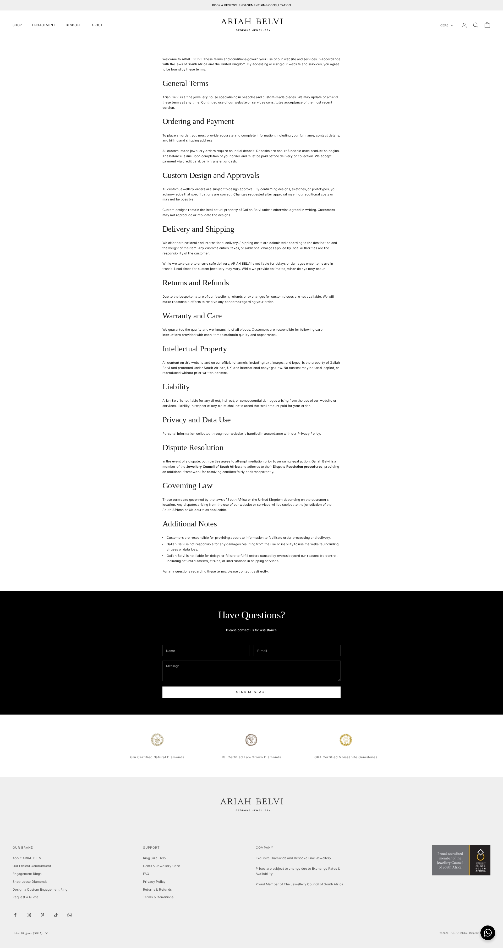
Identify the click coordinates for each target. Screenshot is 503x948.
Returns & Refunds (157, 889)
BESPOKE (73, 25)
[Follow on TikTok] (56, 915)
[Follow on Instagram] (28, 915)
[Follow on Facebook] (15, 915)
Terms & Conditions (158, 897)
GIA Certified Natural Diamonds (157, 757)
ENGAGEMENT (43, 25)
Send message (251, 692)
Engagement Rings (27, 874)
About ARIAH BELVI (27, 858)
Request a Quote (25, 897)
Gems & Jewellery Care (161, 866)
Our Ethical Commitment (32, 866)
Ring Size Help (154, 858)
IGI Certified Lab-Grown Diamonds (251, 757)
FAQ (146, 874)
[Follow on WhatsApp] (69, 915)
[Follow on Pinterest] (42, 915)
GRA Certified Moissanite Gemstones (346, 757)
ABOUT (97, 25)
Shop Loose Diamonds (30, 882)
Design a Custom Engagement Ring (40, 889)
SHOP (17, 25)
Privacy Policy (154, 882)
